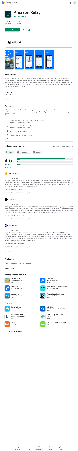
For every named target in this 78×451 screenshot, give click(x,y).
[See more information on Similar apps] (17, 303)
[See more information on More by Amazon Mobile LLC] (30, 274)
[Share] (23, 29)
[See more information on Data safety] (17, 106)
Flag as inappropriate (13, 331)
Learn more (15, 45)
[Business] (9, 99)
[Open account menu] (74, 2)
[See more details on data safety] (11, 138)
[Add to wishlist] (29, 29)
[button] (9, 59)
